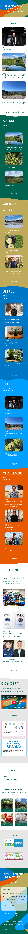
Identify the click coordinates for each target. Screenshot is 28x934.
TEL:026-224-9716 (9, 925)
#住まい (23, 896)
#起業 (22, 899)
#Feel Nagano (6, 893)
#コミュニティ (6, 896)
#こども (18, 896)
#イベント (5, 908)
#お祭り (12, 905)
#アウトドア (6, 902)
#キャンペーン (18, 905)
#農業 (8, 899)
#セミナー (11, 908)
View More (14, 193)
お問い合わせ (8, 913)
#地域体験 (13, 896)
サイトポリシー (14, 915)
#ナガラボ (22, 893)
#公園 (4, 905)
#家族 (15, 899)
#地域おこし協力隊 (14, 893)
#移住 (11, 899)
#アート (16, 902)
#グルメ (11, 902)
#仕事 (4, 899)
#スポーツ (21, 902)
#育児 (18, 899)
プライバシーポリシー (18, 913)
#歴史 (8, 905)
